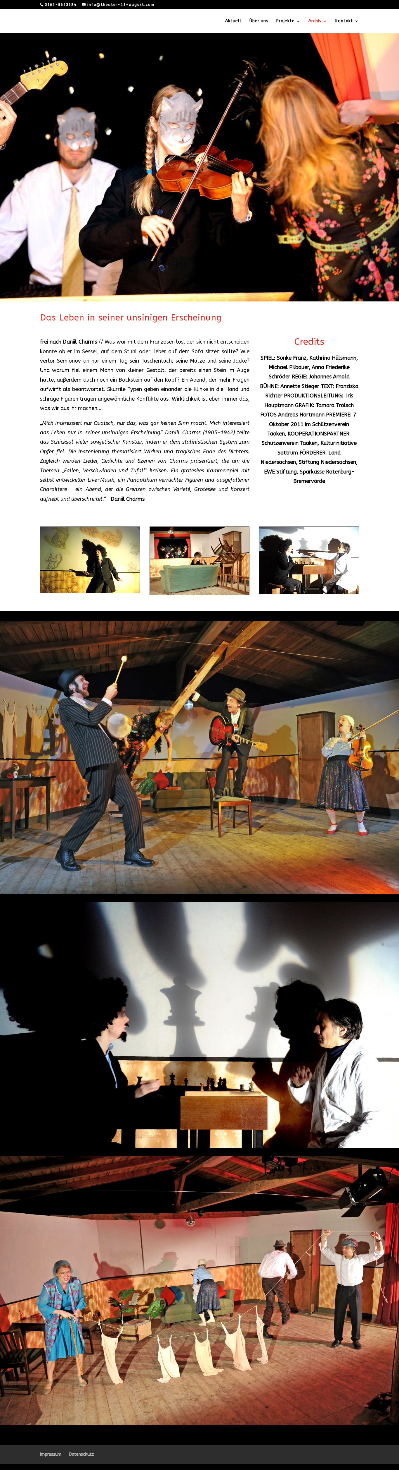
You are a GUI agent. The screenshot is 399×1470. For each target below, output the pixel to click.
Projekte (285, 21)
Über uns (258, 21)
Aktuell (233, 21)
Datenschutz (81, 1454)
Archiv (315, 21)
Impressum (50, 1454)
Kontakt (344, 21)
